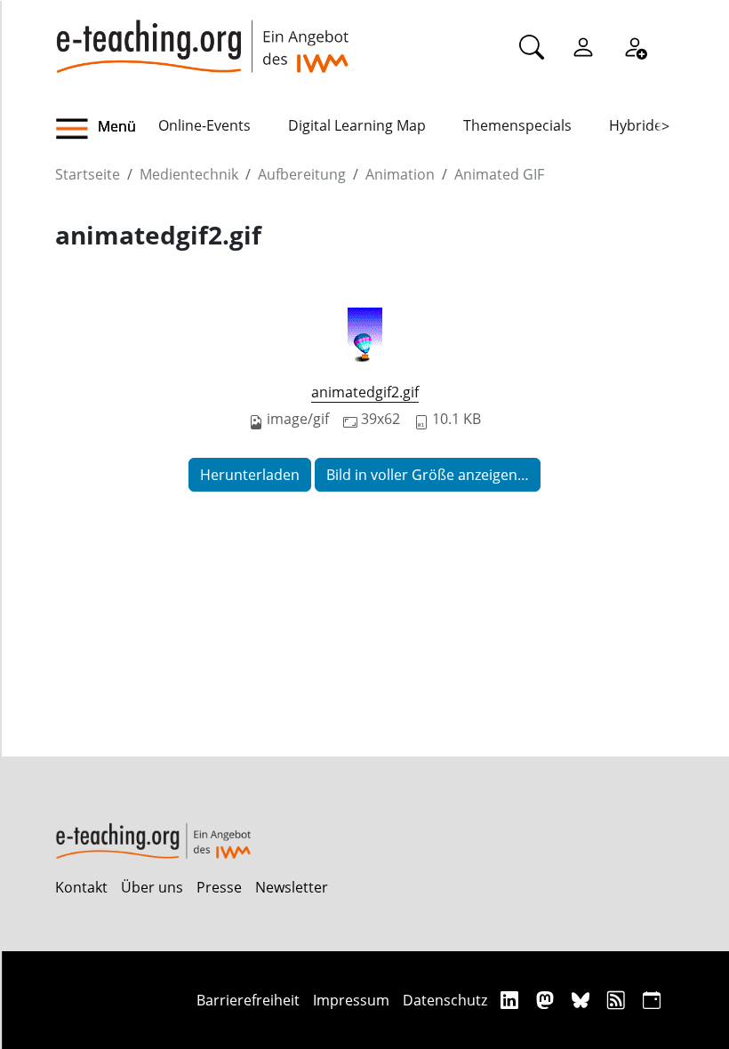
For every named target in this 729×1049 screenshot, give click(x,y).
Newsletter (291, 887)
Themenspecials (517, 125)
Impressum (351, 1000)
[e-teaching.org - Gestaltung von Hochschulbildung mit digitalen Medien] (201, 36)
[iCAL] (652, 1000)
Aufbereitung (302, 174)
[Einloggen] (583, 46)
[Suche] (531, 46)
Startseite (87, 174)
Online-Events (204, 125)
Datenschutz (445, 1000)
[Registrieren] (634, 46)
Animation (400, 174)
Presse (219, 887)
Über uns (152, 887)
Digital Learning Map (357, 125)
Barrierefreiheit (248, 1000)
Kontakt (81, 887)
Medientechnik (189, 174)
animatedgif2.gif (365, 392)
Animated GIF (499, 174)
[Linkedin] (512, 1000)
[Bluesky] (583, 1000)
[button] (106, 129)
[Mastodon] (547, 1000)
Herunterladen (250, 474)
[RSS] (618, 1000)
